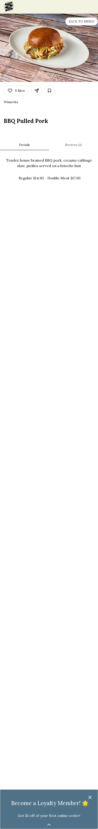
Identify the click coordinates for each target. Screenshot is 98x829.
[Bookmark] (49, 91)
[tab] (24, 144)
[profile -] (80, 6)
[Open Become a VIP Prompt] (49, 824)
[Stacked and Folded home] (24, 7)
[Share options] (37, 91)
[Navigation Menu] (92, 7)
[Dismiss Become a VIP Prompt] (90, 797)
